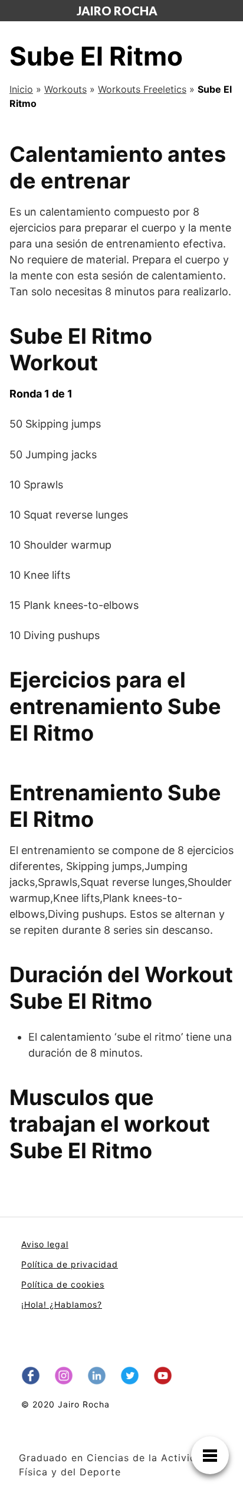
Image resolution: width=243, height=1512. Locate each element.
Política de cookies (62, 1284)
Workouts (65, 89)
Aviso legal (44, 1244)
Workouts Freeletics (142, 89)
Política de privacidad (69, 1264)
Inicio (21, 89)
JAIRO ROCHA (117, 11)
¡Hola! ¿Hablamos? (61, 1304)
